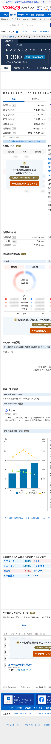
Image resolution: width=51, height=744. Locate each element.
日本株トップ (7, 19)
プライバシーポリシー (14, 725)
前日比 (25, 625)
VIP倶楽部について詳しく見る (24, 184)
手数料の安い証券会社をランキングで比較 (24, 141)
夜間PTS (35, 99)
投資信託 (40, 15)
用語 (14, 105)
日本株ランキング (22, 19)
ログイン (40, 10)
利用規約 (47, 725)
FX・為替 (30, 15)
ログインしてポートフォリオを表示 (36, 31)
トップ (5, 15)
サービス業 (16, 45)
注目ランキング (38, 19)
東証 (14, 99)
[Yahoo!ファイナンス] (18, 6)
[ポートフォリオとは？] (17, 31)
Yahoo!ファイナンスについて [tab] (23, 714)
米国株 (21, 15)
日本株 (13, 15)
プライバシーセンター (33, 725)
